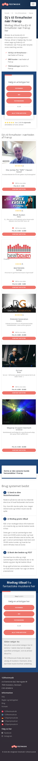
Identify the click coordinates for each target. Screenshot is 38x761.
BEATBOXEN (19, 268)
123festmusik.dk (10, 711)
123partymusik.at (11, 721)
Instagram (8, 736)
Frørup (31, 13)
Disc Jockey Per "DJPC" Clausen (19, 170)
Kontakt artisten (19, 189)
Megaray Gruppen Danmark (19, 428)
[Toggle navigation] (33, 4)
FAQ (3, 697)
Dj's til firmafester (21, 13)
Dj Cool (19, 370)
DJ (12, 13)
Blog (3, 703)
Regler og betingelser (10, 700)
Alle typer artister (19, 113)
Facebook (7, 733)
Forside (7, 13)
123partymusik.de (11, 718)
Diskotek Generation (19, 319)
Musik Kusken (19, 215)
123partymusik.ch (11, 724)
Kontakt (5, 706)
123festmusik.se (10, 714)
